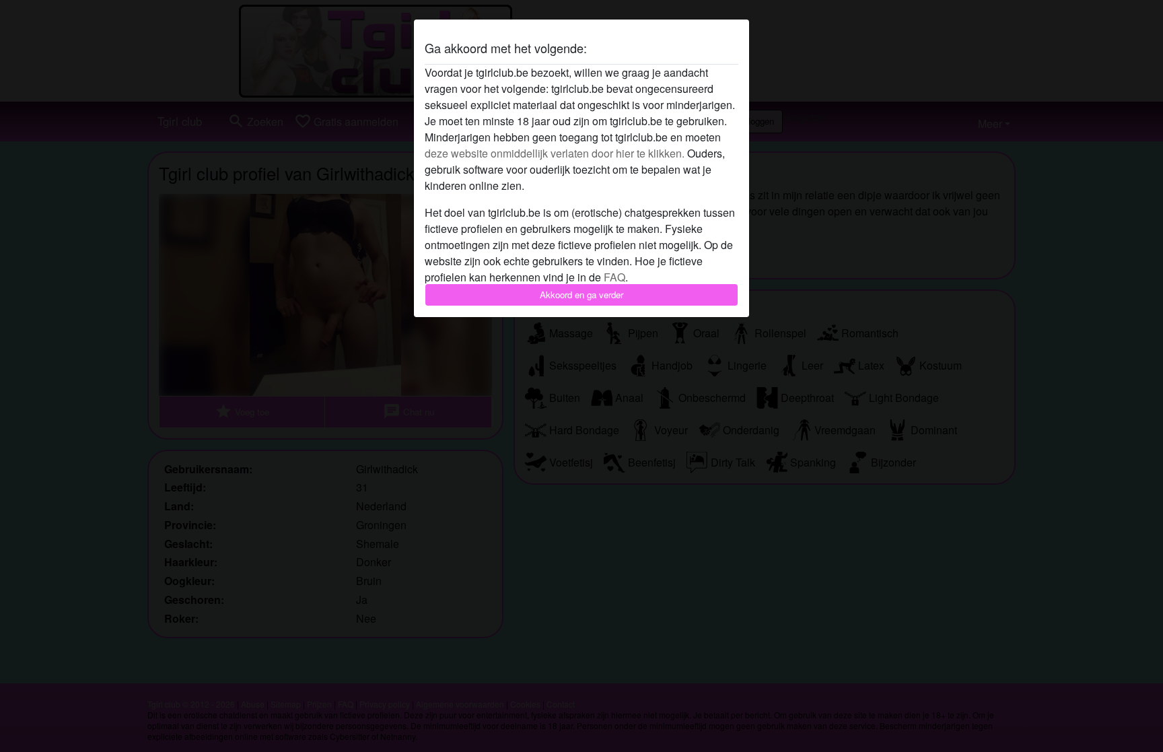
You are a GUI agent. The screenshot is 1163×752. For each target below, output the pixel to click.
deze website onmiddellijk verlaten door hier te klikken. (554, 153)
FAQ (614, 277)
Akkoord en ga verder (581, 294)
